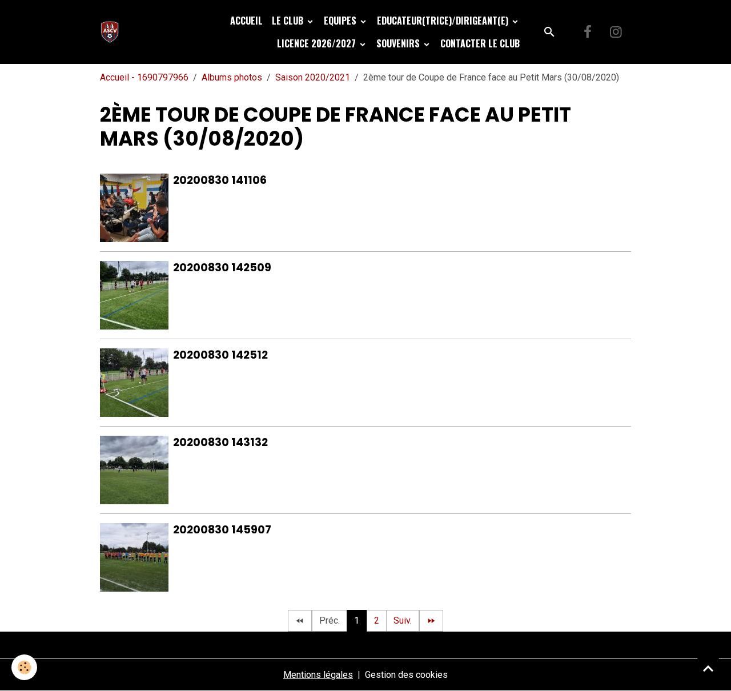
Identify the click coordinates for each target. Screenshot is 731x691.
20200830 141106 (220, 180)
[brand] (112, 32)
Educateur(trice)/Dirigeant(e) (444, 20)
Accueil (246, 20)
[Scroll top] (708, 668)
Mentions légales (318, 674)
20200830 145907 (222, 529)
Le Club (289, 20)
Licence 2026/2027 (317, 43)
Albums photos (232, 77)
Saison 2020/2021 (312, 77)
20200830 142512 (220, 355)
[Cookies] (24, 667)
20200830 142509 (222, 267)
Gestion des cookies (406, 674)
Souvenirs (399, 43)
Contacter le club (480, 43)
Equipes (341, 20)
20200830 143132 (220, 442)
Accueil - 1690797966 (144, 77)
